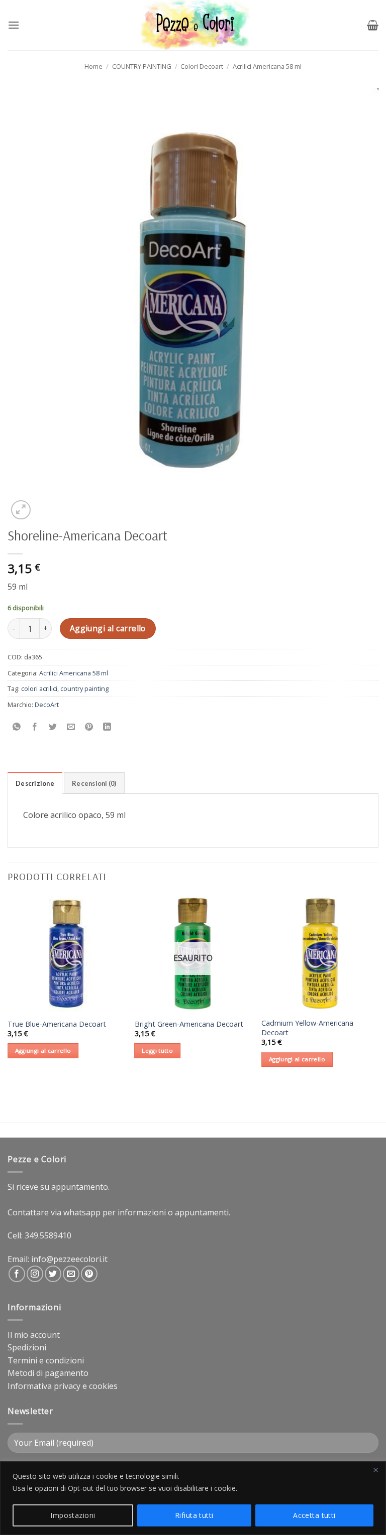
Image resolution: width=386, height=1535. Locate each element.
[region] (193, 1498)
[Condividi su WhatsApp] (17, 727)
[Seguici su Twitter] (53, 1274)
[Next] (377, 990)
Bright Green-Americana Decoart (189, 1024)
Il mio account (34, 1334)
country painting (84, 688)
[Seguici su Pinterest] (89, 1274)
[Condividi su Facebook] (35, 727)
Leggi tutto (157, 1050)
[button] (14, 25)
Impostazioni (72, 1515)
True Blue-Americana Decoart (57, 1024)
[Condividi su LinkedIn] (107, 727)
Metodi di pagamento (48, 1372)
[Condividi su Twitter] (53, 727)
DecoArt (47, 704)
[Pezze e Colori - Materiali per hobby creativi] (193, 25)
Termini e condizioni (46, 1360)
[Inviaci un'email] (71, 1274)
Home (93, 66)
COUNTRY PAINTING (141, 66)
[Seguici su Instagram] (35, 1274)
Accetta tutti (314, 1515)
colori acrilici (39, 688)
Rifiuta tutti (194, 1515)
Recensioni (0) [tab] (94, 783)
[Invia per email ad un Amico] (71, 727)
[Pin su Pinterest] (89, 727)
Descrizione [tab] (35, 783)
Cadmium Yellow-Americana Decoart (307, 1028)
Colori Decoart (201, 66)
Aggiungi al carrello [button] (43, 1050)
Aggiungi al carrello (108, 628)
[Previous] (8, 990)
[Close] (375, 1470)
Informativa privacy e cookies (63, 1385)
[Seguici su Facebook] (17, 1274)
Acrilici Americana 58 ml (267, 66)
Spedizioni (27, 1347)
